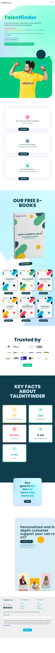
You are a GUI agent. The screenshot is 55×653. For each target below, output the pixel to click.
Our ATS (22, 605)
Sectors (22, 606)
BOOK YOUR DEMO (27, 545)
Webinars (39, 608)
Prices (22, 608)
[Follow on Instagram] (9, 608)
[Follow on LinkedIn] (7, 608)
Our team (39, 605)
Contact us (26, 541)
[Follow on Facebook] (4, 608)
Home (22, 603)
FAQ (38, 603)
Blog (38, 606)
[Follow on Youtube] (11, 608)
